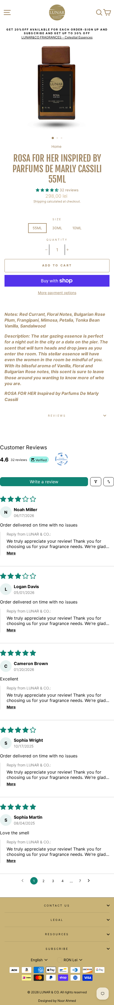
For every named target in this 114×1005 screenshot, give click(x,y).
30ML (57, 228)
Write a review (44, 481)
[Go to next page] (90, 881)
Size (57, 219)
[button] (48, 190)
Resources (57, 934)
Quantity (56, 239)
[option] (57, 34)
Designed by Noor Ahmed (57, 1001)
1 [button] (53, 138)
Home (56, 146)
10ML (77, 228)
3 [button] (62, 138)
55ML (37, 228)
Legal (57, 919)
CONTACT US (57, 905)
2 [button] (57, 138)
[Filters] (95, 481)
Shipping (39, 201)
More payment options (57, 293)
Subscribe (57, 948)
